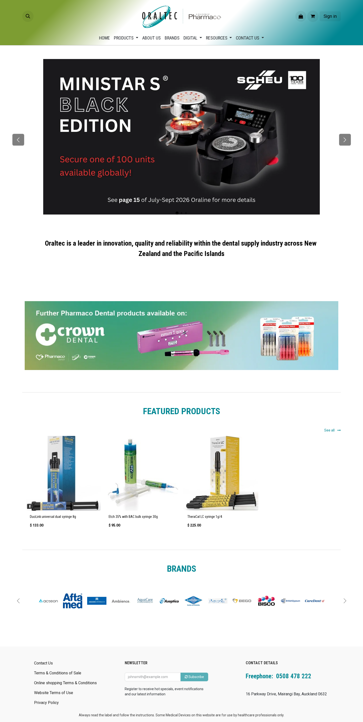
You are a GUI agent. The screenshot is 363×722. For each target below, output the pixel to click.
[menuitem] (104, 38)
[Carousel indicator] (177, 213)
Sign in (330, 16)
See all (329, 430)
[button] (28, 16)
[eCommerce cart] (313, 16)
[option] (181, 484)
